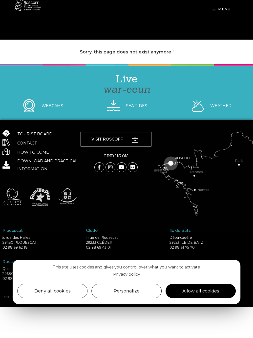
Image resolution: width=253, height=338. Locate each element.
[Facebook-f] (99, 167)
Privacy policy (126, 274)
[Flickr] (133, 167)
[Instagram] (110, 167)
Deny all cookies (52, 291)
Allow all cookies (200, 291)
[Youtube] (121, 167)
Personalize (127, 291)
